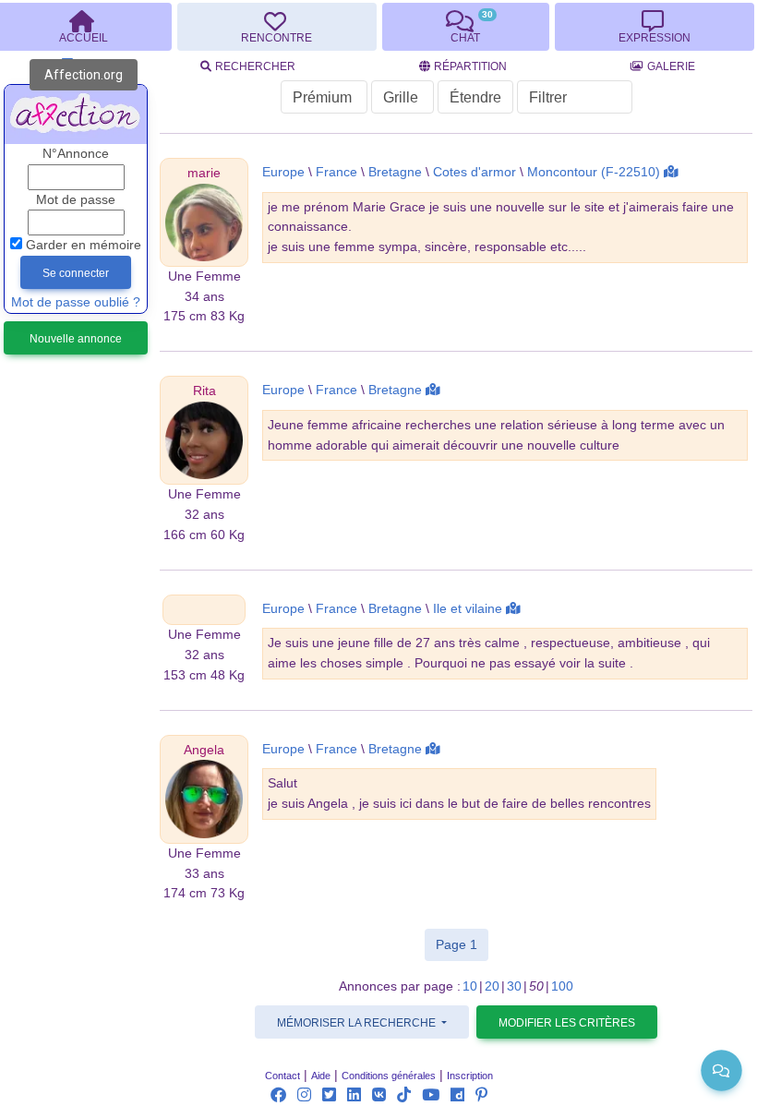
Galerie (671, 66)
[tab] (276, 27)
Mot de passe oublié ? (75, 302)
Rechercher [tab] (255, 66)
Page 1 (462, 944)
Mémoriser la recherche (358, 1022)
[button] (204, 173)
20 (492, 986)
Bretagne (395, 172)
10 (470, 986)
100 (562, 986)
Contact (282, 1075)
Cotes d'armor (474, 172)
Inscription (470, 1075)
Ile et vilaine (467, 609)
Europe (283, 172)
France (336, 172)
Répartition (470, 66)
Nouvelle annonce (76, 338)
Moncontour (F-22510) (593, 172)
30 (514, 986)
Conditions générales (389, 1075)
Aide (320, 1075)
